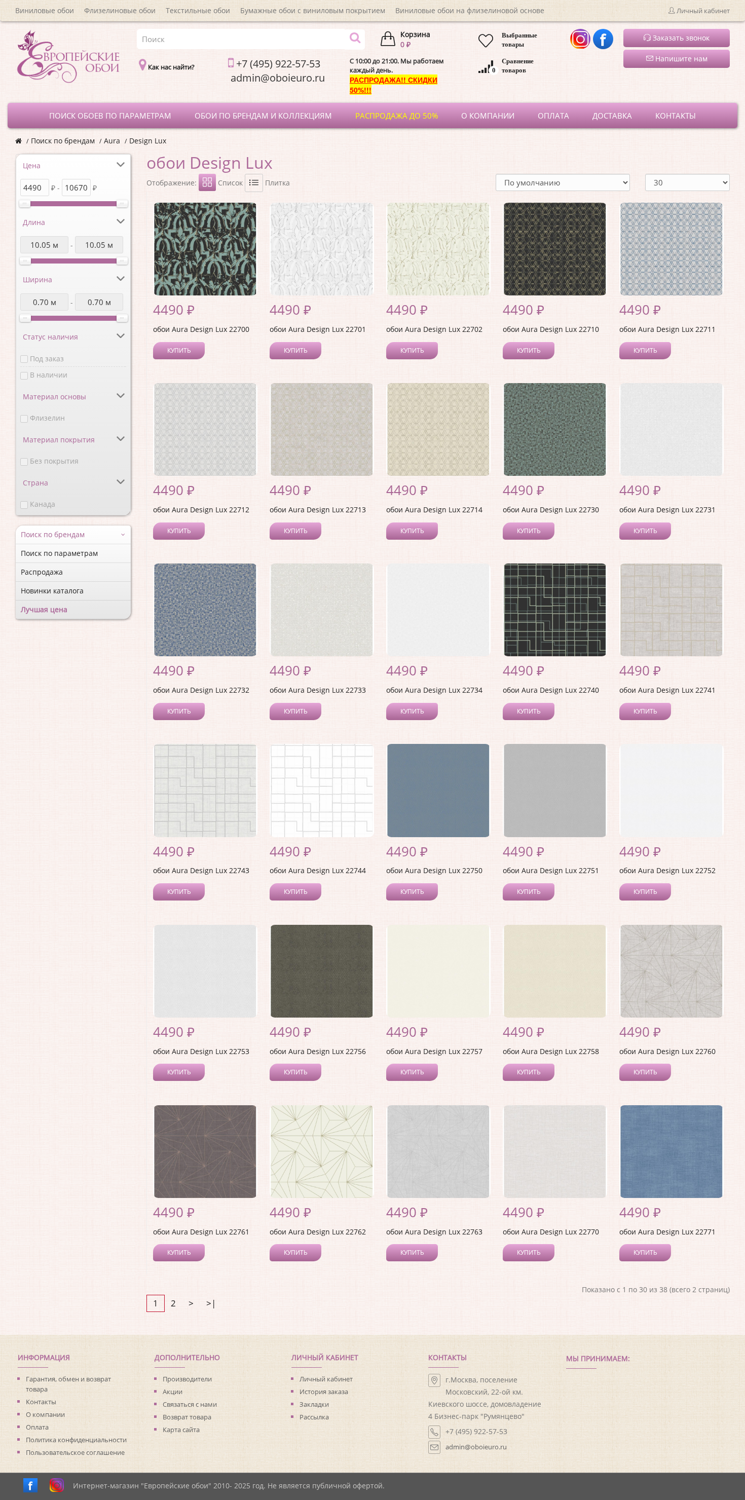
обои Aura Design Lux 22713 (318, 509)
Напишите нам (680, 58)
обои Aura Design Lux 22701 (318, 329)
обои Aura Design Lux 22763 (434, 1231)
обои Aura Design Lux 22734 (434, 690)
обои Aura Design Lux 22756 (318, 1051)
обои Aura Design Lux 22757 (434, 1051)
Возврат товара (187, 1416)
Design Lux (147, 140)
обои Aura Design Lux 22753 (201, 1051)
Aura (112, 140)
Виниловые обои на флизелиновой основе (469, 10)
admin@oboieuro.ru (476, 1446)
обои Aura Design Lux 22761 (201, 1231)
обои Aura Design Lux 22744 (318, 870)
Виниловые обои (44, 10)
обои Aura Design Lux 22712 (201, 509)
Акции (172, 1391)
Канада (42, 504)
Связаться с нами (190, 1404)
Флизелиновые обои (120, 10)
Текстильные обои (198, 10)
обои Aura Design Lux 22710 (551, 329)
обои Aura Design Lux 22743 (201, 870)
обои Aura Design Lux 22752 (667, 870)
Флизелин (47, 418)
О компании (45, 1414)
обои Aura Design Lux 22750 (434, 870)
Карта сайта (181, 1429)
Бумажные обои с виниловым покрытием (312, 10)
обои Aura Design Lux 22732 (201, 690)
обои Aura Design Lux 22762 (318, 1231)
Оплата (37, 1427)
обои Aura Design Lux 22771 (667, 1231)
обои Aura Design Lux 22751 (551, 870)
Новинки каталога (52, 590)
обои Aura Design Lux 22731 (667, 509)
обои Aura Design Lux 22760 (667, 1051)
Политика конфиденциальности (76, 1439)
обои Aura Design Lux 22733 (318, 690)
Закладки (314, 1404)
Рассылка (314, 1416)
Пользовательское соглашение (75, 1452)
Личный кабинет (326, 1378)
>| (211, 1303)
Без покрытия (54, 461)
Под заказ (47, 358)
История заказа (324, 1391)
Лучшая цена (44, 609)
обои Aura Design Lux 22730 (551, 509)
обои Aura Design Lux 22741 (667, 690)
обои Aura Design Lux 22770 (551, 1231)
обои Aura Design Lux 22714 (434, 509)
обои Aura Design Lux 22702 (434, 329)
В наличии (48, 375)
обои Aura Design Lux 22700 (201, 329)
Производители (187, 1378)
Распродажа (42, 572)
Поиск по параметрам (59, 553)
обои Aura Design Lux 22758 (551, 1051)
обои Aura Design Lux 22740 (551, 690)
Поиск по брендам (63, 140)
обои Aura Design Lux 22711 (667, 329)
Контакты (41, 1401)
